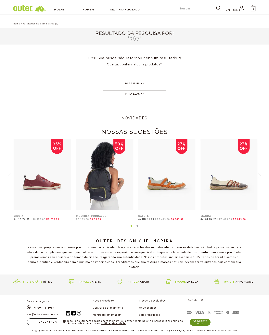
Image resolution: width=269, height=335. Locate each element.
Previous (9, 175)
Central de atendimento (108, 307)
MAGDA (205, 215)
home (16, 23)
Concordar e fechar (200, 322)
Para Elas (132, 93)
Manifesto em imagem (107, 315)
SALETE (143, 215)
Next (260, 175)
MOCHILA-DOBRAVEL (91, 215)
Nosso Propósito (103, 300)
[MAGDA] (229, 174)
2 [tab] (137, 228)
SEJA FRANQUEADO (125, 9)
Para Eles (132, 83)
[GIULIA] (42, 174)
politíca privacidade (113, 323)
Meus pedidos (148, 307)
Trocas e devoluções (152, 300)
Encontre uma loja (54, 321)
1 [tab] (132, 228)
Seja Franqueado (149, 315)
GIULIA (18, 215)
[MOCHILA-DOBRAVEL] (104, 174)
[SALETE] (167, 174)
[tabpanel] (41, 182)
